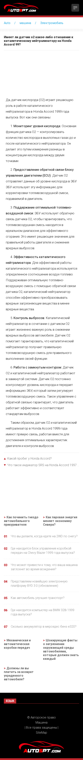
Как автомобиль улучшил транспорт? (37, 598)
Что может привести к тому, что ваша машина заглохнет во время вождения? (44, 567)
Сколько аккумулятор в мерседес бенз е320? (43, 626)
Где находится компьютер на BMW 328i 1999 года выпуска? (42, 612)
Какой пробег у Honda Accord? (29, 458)
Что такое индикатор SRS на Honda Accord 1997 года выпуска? (43, 465)
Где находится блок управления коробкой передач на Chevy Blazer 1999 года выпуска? (43, 551)
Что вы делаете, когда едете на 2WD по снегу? (44, 536)
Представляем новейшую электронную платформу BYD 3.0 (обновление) (39, 583)
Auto (7, 23)
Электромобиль (51, 23)
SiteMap (41, 732)
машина (25, 23)
